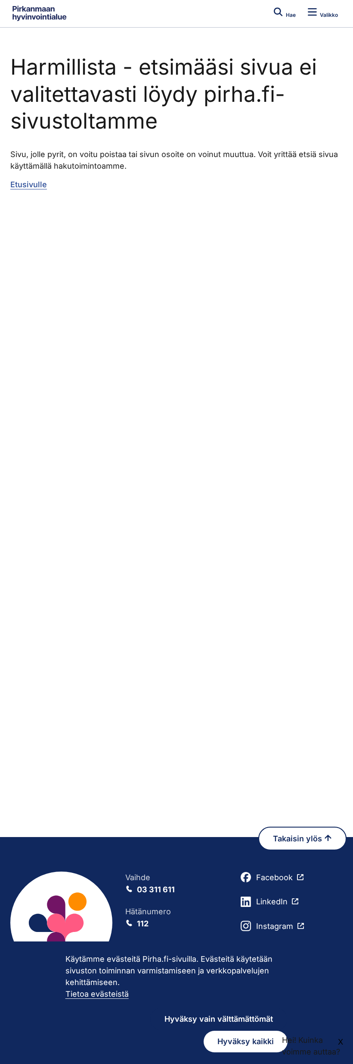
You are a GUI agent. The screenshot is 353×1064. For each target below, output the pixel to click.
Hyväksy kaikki (245, 1041)
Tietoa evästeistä (97, 993)
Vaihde (150, 883)
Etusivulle (28, 184)
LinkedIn (272, 901)
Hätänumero (148, 917)
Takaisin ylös (298, 838)
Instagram (274, 926)
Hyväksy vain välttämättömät (218, 1018)
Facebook (274, 877)
